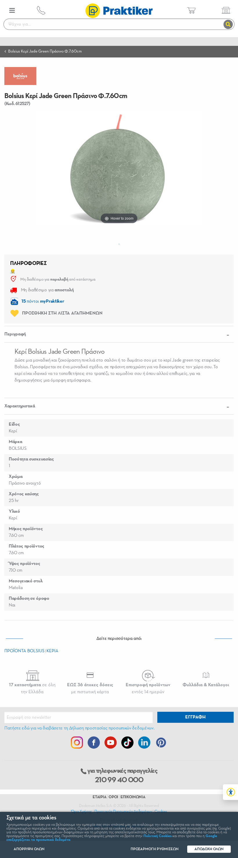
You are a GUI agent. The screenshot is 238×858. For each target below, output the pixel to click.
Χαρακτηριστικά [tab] (19, 406)
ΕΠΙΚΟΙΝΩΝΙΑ (132, 797)
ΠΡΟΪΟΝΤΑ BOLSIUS (24, 651)
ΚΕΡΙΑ (52, 651)
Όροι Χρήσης (81, 812)
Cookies (160, 812)
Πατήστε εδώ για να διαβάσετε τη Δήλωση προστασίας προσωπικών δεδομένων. (79, 728)
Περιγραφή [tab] (15, 334)
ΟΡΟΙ (113, 797)
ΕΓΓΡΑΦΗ (195, 717)
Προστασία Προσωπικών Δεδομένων (123, 812)
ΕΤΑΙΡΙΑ (99, 797)
